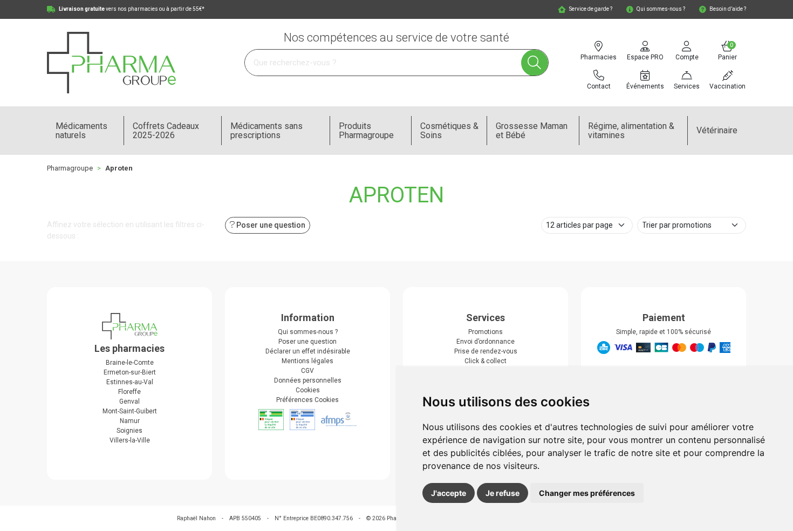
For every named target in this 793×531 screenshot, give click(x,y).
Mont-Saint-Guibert (129, 411)
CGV (307, 371)
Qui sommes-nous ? (308, 332)
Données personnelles (307, 380)
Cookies (308, 390)
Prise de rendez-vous (485, 351)
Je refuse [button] (502, 493)
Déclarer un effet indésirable (307, 351)
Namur (130, 421)
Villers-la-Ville (130, 440)
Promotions (485, 332)
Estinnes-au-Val (129, 382)
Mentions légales (307, 361)
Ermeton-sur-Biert (130, 372)
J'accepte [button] (448, 493)
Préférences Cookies (307, 400)
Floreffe (129, 392)
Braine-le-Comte (130, 362)
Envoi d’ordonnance (485, 341)
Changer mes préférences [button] (587, 493)
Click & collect (485, 361)
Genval (129, 401)
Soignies (129, 430)
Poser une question (307, 341)
